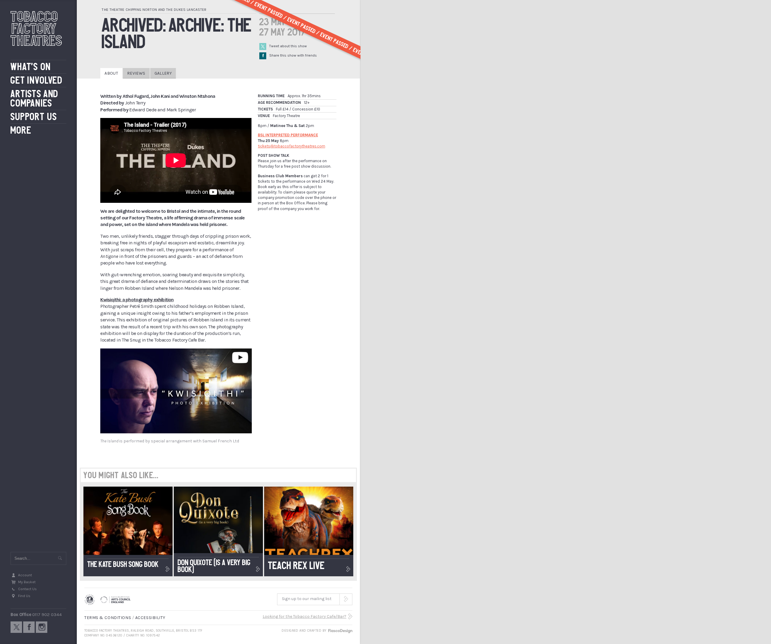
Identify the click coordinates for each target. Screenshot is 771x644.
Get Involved (37, 80)
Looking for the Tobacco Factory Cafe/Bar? (304, 616)
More (21, 130)
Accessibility (150, 617)
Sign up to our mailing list (307, 598)
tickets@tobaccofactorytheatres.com (291, 146)
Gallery (163, 73)
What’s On (31, 67)
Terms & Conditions (107, 617)
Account (25, 575)
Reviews (136, 73)
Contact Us (27, 589)
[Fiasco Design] (340, 631)
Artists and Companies (34, 98)
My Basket (27, 582)
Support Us (34, 117)
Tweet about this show (288, 46)
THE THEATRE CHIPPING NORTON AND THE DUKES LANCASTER (154, 10)
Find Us (24, 596)
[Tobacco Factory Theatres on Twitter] (16, 627)
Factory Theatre (286, 115)
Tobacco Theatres (36, 29)
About (111, 73)
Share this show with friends (289, 55)
